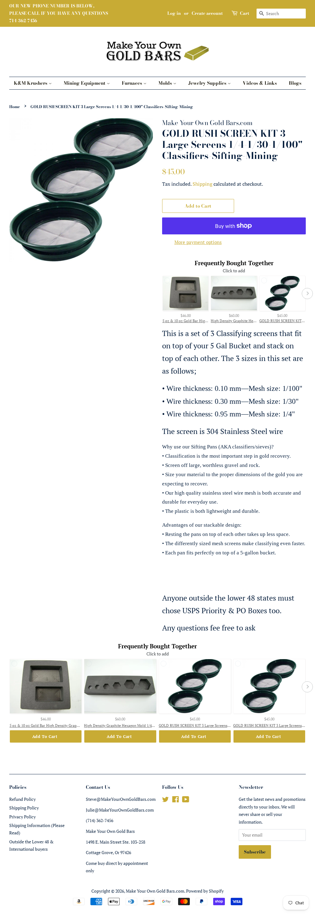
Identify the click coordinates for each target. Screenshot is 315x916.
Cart (244, 13)
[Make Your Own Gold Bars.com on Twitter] (165, 800)
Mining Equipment (85, 83)
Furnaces (132, 83)
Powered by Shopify (205, 891)
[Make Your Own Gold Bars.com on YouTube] (185, 800)
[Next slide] (307, 293)
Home (14, 107)
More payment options (198, 242)
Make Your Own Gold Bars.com (155, 891)
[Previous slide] (160, 293)
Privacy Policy (22, 817)
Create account (207, 13)
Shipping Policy (24, 808)
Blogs (295, 83)
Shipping (202, 183)
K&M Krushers (31, 83)
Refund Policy (22, 799)
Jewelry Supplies (208, 83)
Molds (165, 83)
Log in (174, 13)
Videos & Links (260, 83)
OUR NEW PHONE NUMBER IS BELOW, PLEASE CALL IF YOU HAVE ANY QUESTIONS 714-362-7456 (58, 13)
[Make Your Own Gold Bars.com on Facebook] (175, 800)
